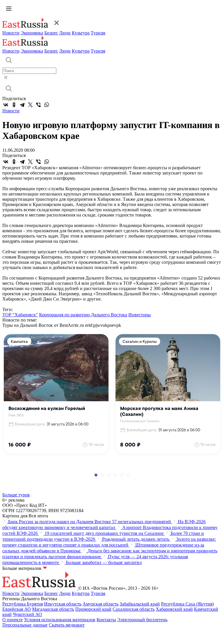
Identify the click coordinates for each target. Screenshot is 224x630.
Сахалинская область (134, 609)
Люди (65, 32)
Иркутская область (62, 603)
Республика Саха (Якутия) (187, 603)
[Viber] (38, 104)
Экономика (32, 32)
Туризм (98, 32)
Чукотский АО (27, 614)
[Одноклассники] (14, 104)
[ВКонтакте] (5, 104)
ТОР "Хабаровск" (20, 314)
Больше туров (16, 494)
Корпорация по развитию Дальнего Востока (83, 314)
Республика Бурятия (22, 603)
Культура (81, 32)
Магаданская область (53, 609)
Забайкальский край (140, 603)
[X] (30, 104)
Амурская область (100, 603)
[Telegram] (22, 104)
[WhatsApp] (46, 104)
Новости (11, 32)
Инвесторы (139, 314)
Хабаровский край (174, 609)
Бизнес (51, 32)
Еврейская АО (16, 609)
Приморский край (93, 609)
